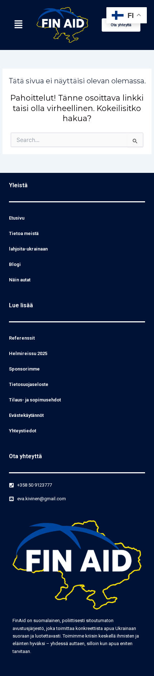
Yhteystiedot (22, 430)
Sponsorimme (24, 369)
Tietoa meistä (24, 233)
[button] (18, 25)
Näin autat (19, 279)
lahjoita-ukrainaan (28, 249)
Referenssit (22, 338)
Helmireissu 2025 (28, 353)
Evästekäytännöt (26, 415)
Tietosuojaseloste (28, 384)
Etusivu (16, 218)
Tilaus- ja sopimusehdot (35, 400)
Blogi (15, 264)
